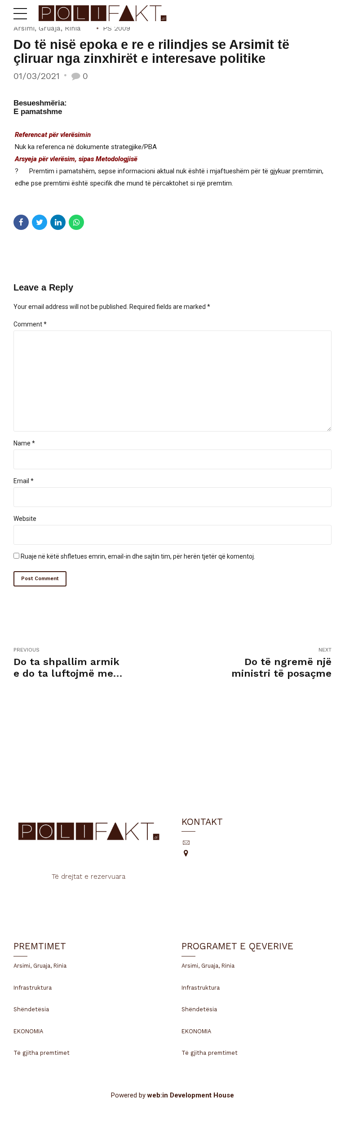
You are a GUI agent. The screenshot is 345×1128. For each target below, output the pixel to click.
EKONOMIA (28, 1031)
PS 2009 (116, 28)
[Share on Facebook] (21, 222)
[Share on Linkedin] (58, 222)
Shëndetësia (31, 1009)
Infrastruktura (32, 987)
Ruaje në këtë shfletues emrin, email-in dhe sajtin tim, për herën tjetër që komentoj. (138, 556)
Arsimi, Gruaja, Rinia (47, 28)
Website (24, 518)
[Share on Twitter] (39, 222)
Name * (24, 443)
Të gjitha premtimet (41, 1052)
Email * (23, 481)
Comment (30, 324)
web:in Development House (190, 1095)
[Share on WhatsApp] (76, 222)
